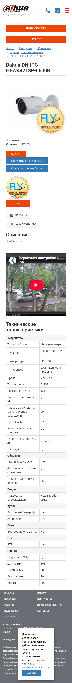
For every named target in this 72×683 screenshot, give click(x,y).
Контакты (43, 610)
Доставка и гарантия (49, 604)
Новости (42, 592)
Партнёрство (44, 598)
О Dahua (9, 592)
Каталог (36, 39)
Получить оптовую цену (26, 160)
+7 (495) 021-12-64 (31, 628)
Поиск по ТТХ (36, 28)
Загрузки (9, 616)
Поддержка (11, 610)
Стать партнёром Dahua (27, 168)
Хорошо (31, 672)
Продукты (10, 598)
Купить (16, 154)
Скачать (18, 203)
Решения (9, 604)
